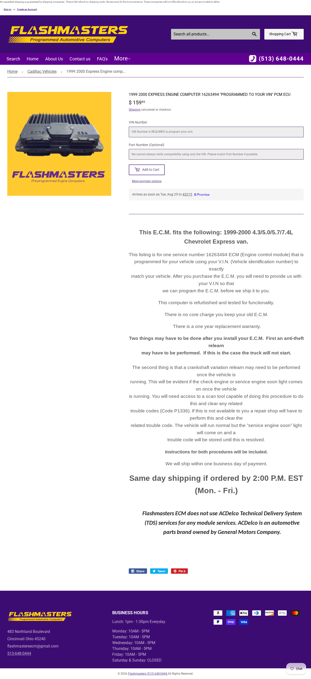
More (121, 58)
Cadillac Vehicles (42, 71)
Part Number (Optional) (146, 145)
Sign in (7, 9)
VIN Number (138, 122)
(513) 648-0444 (281, 58)
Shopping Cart (280, 34)
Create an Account (27, 9)
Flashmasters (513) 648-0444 (148, 673)
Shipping (134, 109)
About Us (54, 58)
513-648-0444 (19, 653)
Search (13, 58)
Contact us (79, 58)
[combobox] (215, 34)
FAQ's (102, 58)
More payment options (147, 181)
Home (33, 58)
